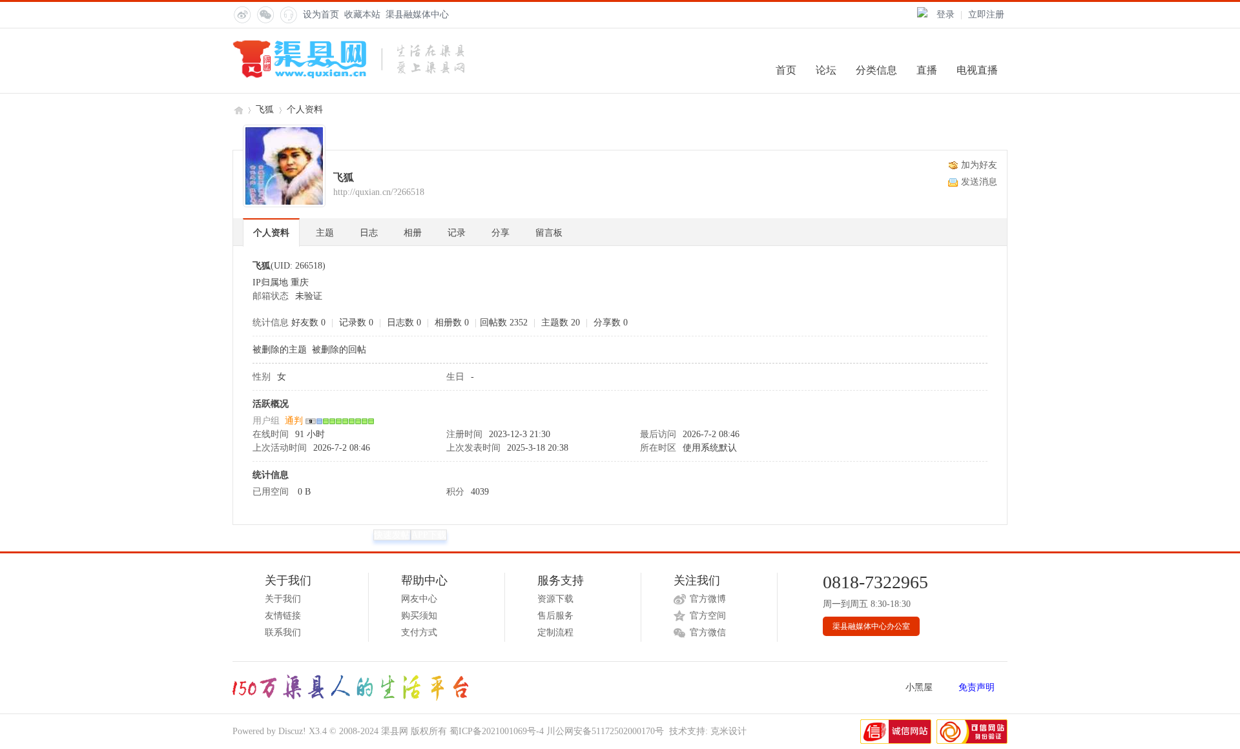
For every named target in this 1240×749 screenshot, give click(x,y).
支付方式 (419, 632)
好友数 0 (308, 322)
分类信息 (876, 70)
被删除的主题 (280, 349)
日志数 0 (404, 322)
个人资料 (271, 233)
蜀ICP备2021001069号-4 (497, 731)
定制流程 (555, 632)
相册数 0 (452, 322)
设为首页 (321, 14)
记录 (457, 233)
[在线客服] (288, 14)
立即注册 (986, 14)
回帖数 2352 (504, 322)
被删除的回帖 (339, 349)
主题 (325, 233)
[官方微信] (265, 14)
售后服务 (555, 616)
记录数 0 (356, 322)
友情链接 (283, 616)
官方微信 (708, 632)
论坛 (826, 70)
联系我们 (283, 632)
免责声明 (976, 687)
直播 (926, 70)
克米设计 (728, 731)
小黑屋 (919, 687)
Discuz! (292, 731)
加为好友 (979, 165)
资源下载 (555, 599)
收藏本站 (362, 14)
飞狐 (265, 109)
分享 (500, 233)
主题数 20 (560, 322)
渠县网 (237, 109)
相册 (413, 233)
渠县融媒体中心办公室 (871, 626)
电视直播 (977, 70)
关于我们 (283, 599)
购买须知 (419, 616)
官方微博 (708, 599)
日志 (369, 233)
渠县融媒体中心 (417, 14)
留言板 (549, 233)
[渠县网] (348, 76)
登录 (945, 14)
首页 (786, 70)
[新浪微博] (241, 14)
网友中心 (419, 599)
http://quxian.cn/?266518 (378, 192)
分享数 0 (611, 322)
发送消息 (979, 182)
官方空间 (708, 616)
